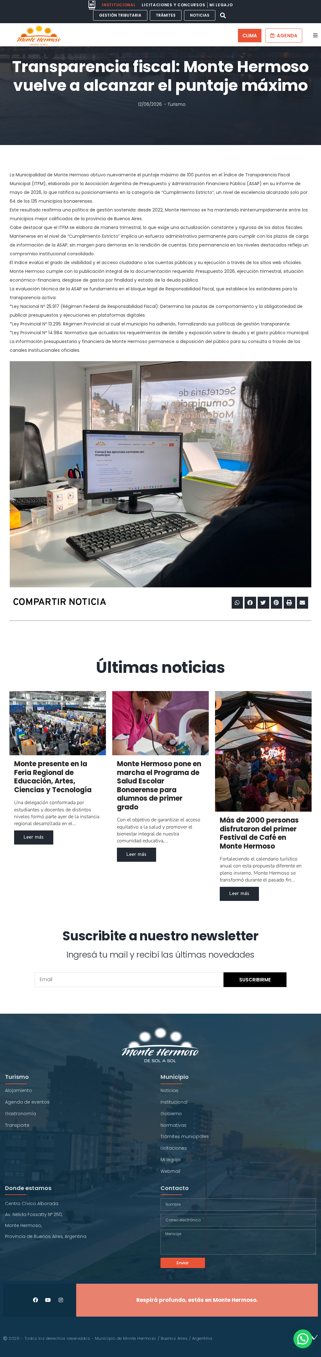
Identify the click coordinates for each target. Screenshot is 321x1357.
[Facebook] (35, 1300)
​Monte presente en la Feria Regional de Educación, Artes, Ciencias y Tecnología (53, 777)
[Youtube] (48, 1300)
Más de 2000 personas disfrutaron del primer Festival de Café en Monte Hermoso (259, 833)
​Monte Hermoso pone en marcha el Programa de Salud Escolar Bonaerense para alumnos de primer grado (159, 785)
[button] (223, 15)
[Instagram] (60, 1300)
